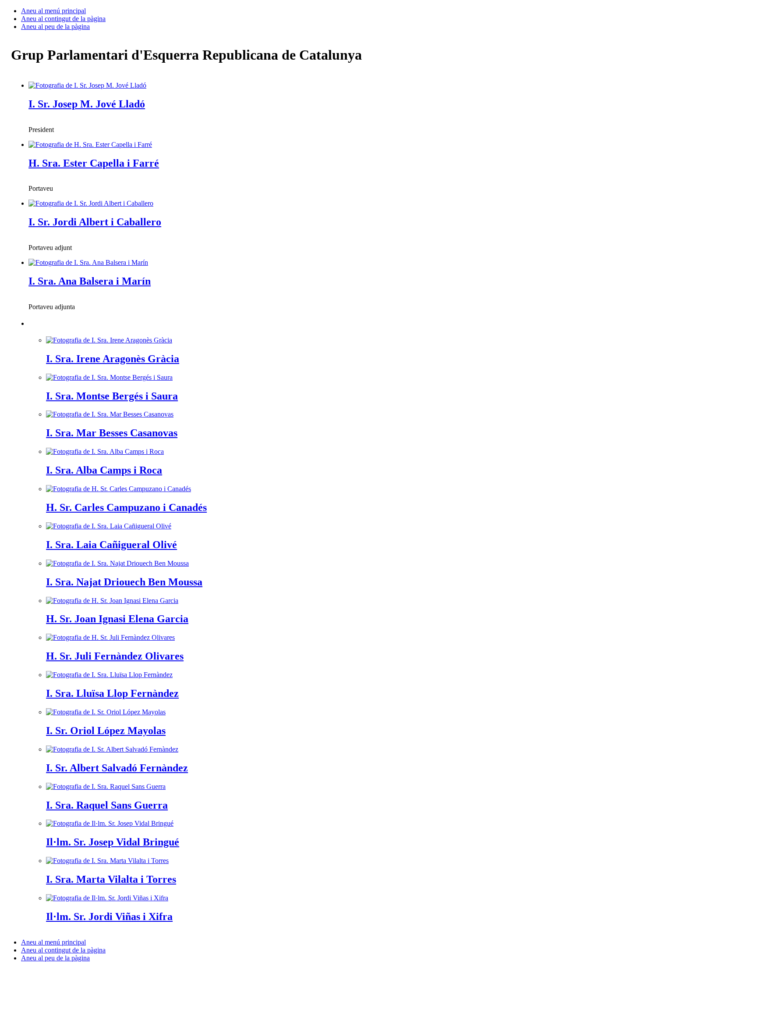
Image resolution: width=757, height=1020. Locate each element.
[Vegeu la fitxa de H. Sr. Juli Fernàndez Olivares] (110, 637)
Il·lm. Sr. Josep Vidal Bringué (112, 842)
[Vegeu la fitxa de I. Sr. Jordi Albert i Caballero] (90, 203)
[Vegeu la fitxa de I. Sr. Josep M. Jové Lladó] (87, 85)
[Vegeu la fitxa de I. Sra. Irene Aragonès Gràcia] (109, 340)
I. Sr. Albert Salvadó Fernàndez (117, 768)
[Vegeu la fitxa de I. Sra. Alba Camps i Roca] (105, 451)
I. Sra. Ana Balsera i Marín (89, 281)
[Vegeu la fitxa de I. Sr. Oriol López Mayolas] (106, 712)
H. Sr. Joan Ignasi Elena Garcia (117, 618)
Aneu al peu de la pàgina (55, 26)
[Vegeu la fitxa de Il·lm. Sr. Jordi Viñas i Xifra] (107, 898)
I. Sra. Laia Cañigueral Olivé (111, 544)
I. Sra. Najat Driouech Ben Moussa (124, 582)
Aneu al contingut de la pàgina (63, 18)
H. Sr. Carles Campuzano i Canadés (126, 507)
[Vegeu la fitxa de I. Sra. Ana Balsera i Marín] (88, 262)
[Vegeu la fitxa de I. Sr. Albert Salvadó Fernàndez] (112, 749)
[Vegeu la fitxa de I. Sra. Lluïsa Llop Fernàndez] (109, 674)
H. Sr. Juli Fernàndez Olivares (115, 656)
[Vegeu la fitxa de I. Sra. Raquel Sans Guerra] (106, 786)
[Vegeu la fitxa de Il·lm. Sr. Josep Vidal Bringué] (109, 823)
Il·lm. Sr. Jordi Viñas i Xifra (109, 916)
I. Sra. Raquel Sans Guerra (107, 805)
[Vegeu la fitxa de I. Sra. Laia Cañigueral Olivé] (108, 526)
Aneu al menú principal (53, 10)
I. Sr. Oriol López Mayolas (106, 730)
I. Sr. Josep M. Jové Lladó (86, 104)
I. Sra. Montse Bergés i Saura (112, 396)
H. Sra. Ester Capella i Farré (93, 163)
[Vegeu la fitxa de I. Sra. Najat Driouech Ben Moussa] (117, 563)
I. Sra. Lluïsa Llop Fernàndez (112, 693)
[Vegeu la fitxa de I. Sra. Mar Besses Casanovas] (109, 414)
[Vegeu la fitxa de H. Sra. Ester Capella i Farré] (90, 144)
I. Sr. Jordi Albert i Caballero (94, 222)
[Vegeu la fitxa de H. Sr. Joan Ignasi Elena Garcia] (112, 600)
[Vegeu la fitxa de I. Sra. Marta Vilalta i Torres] (107, 860)
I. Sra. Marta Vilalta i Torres (111, 879)
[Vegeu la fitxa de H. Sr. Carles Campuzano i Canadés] (118, 488)
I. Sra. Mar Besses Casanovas (111, 433)
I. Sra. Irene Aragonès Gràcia (112, 358)
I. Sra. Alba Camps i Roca (104, 470)
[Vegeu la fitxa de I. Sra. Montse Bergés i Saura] (109, 377)
